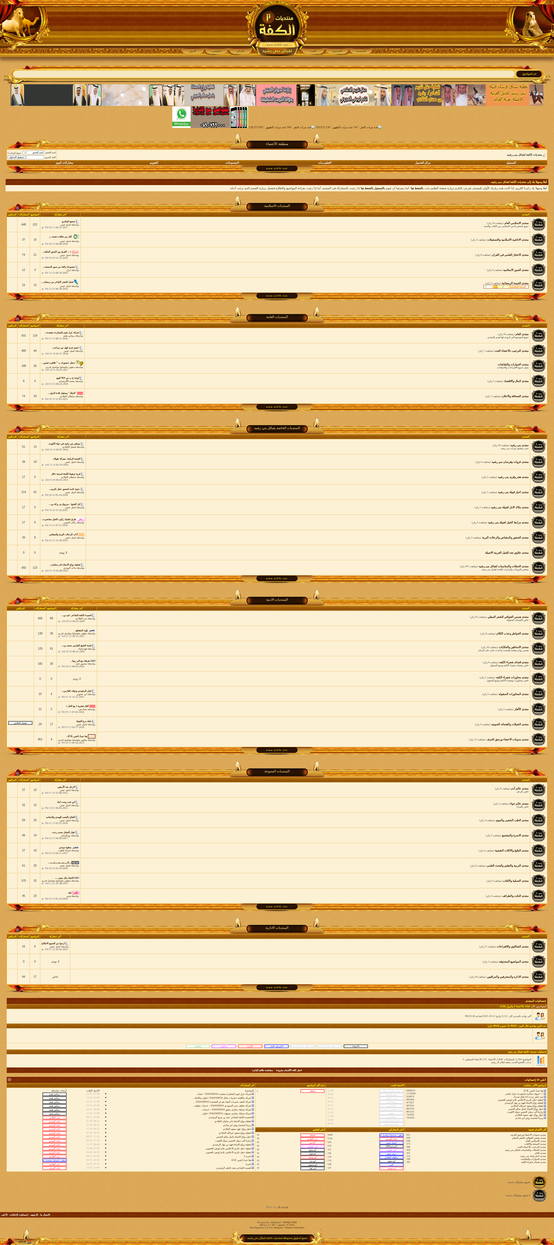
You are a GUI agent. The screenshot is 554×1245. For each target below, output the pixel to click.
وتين (68, 896)
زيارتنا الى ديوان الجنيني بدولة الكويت (525, 1112)
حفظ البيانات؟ (14, 153)
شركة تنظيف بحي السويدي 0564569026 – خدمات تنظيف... (221, 1105)
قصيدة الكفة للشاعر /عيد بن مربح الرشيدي (230, 1117)
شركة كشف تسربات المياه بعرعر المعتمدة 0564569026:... (222, 1101)
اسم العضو (50, 152)
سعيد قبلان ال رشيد (500, 1062)
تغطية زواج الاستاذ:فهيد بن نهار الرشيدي (524, 1102)
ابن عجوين (82, 694)
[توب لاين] (25, 1242)
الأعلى (4, 1214)
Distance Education (294, 1227)
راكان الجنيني (69, 522)
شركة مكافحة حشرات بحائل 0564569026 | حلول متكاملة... (222, 1098)
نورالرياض (66, 835)
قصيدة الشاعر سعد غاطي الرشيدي (233, 1168)
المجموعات (232, 162)
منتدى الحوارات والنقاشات (533, 1159)
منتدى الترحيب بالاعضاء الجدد (531, 1147)
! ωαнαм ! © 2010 (285, 1225)
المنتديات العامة (277, 317)
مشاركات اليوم (64, 162)
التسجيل (511, 162)
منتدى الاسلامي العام (536, 1141)
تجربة (248, 1164)
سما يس (83, 709)
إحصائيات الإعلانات (19, 1214)
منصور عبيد (81, 663)
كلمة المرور (50, 157)
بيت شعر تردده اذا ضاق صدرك (528, 1096)
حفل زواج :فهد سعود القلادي (529, 1115)
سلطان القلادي (67, 396)
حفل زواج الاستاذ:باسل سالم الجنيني (525, 1109)
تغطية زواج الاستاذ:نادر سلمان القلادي (232, 1121)
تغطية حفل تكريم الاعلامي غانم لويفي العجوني (520, 1099)
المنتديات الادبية (277, 599)
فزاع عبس (65, 224)
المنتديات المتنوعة (277, 771)
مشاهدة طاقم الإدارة (262, 1070)
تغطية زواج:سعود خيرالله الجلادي (527, 1106)
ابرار (68, 270)
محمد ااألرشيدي (67, 381)
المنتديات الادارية (277, 927)
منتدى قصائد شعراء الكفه (533, 1162)
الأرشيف (34, 1214)
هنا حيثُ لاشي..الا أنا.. (532, 1090)
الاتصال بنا (45, 1214)
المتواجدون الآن (538, 1006)
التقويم (154, 162)
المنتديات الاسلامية (277, 206)
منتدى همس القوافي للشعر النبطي (529, 1137)
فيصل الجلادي (69, 446)
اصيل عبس (65, 241)
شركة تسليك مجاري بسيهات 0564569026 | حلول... (226, 1113)
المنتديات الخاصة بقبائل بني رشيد (277, 428)
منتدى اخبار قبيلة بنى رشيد (533, 1156)
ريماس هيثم (69, 335)
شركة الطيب (64, 850)
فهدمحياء (82, 648)
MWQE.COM (290, 1222)
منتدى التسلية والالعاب (535, 1144)
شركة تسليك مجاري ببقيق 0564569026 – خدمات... (225, 1109)
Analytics (278, 1227)
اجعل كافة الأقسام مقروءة (289, 1070)
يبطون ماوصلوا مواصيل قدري (60, 367)
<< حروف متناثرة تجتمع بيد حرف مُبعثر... (523, 1093)
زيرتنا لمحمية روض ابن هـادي (529, 1118)
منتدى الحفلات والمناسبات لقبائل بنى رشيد (525, 1150)
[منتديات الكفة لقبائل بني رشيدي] (277, 28)
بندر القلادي (81, 618)
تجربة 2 (247, 1156)
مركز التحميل (423, 162)
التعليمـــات (325, 162)
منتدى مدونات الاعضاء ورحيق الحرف (528, 1134)
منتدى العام (540, 1153)
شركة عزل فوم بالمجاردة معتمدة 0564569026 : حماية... (223, 1094)
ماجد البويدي (69, 568)
